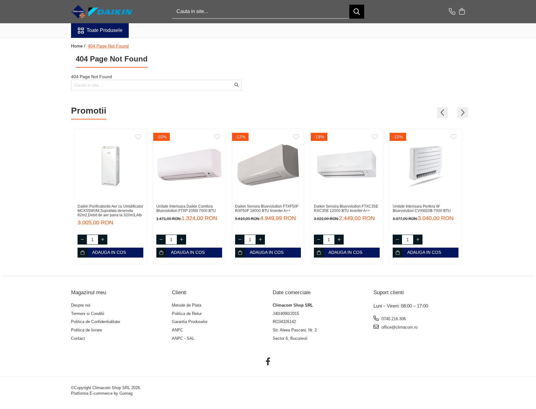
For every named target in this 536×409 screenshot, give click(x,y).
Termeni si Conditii (87, 313)
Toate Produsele (105, 30)
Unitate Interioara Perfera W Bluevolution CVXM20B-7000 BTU (422, 208)
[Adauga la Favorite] (138, 137)
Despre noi (80, 305)
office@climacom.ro (399, 327)
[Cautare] (356, 12)
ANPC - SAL (183, 338)
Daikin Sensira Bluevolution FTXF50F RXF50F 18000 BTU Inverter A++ (266, 208)
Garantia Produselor (190, 321)
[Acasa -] (102, 12)
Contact (78, 338)
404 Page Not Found (108, 45)
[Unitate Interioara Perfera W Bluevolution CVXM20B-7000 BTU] (425, 165)
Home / (79, 45)
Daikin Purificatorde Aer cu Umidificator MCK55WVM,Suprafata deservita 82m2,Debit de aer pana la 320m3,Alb (110, 210)
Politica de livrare (86, 330)
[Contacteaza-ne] (452, 12)
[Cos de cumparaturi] (461, 12)
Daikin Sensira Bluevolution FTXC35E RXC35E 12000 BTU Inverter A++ (346, 208)
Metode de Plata (186, 305)
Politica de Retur (187, 313)
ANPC (177, 330)
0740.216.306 (393, 319)
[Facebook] (268, 361)
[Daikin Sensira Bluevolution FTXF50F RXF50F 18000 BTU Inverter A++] (268, 165)
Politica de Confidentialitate (95, 321)
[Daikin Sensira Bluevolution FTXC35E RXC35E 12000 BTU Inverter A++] (347, 165)
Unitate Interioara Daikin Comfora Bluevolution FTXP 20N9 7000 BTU (186, 208)
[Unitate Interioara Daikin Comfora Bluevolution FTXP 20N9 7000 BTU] (189, 165)
